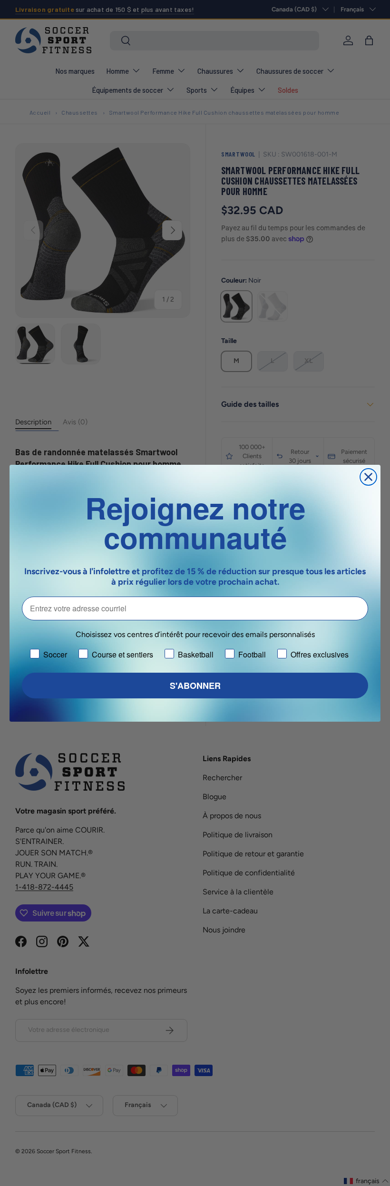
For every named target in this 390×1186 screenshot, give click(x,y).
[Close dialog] (368, 477)
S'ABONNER (195, 685)
